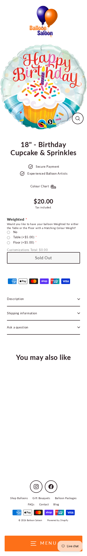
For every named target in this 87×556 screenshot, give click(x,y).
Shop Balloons (19, 498)
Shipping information (22, 313)
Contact (44, 504)
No (15, 232)
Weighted (15, 219)
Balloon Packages (66, 498)
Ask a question (17, 327)
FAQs (31, 504)
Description (15, 299)
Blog (56, 504)
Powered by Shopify (57, 520)
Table (23, 237)
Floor (23, 242)
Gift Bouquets (41, 498)
